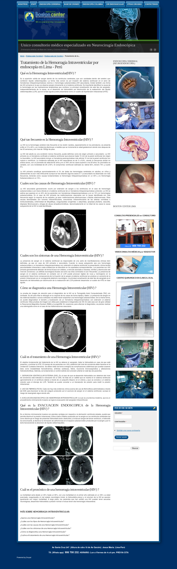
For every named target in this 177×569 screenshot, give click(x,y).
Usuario (119, 413)
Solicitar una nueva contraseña (128, 430)
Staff (33, 4)
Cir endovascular (115, 4)
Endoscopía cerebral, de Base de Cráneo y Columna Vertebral (44, 49)
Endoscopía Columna (93, 4)
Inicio (22, 56)
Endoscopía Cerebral (50, 4)
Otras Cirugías (134, 4)
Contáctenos (151, 4)
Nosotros (23, 4)
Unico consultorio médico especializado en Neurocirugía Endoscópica (78, 45)
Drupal (28, 557)
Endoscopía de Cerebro (54, 56)
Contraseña (120, 422)
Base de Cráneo (71, 4)
